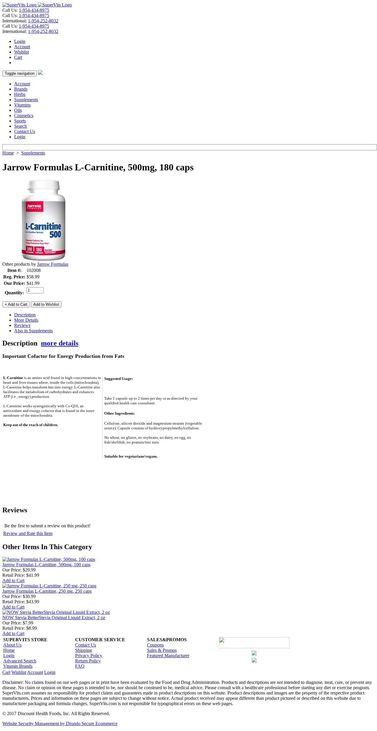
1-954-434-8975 (34, 10)
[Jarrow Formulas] (43, 260)
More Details (26, 320)
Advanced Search (19, 660)
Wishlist (21, 51)
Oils (18, 110)
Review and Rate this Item (27, 533)
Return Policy (88, 660)
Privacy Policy (88, 655)
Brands (20, 89)
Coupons (155, 644)
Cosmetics (23, 115)
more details (59, 343)
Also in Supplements (33, 330)
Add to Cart (13, 580)
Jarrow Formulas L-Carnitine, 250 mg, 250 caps (47, 591)
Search (20, 126)
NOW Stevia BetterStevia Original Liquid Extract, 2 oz (53, 617)
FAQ (80, 666)
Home (8, 152)
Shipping (83, 650)
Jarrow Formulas (52, 264)
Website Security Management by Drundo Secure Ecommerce (60, 723)
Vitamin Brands (17, 666)
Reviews (22, 325)
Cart (18, 57)
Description (25, 314)
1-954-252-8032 (43, 20)
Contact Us (24, 131)
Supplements (26, 99)
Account (22, 46)
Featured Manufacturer (168, 655)
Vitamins (22, 104)
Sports (20, 120)
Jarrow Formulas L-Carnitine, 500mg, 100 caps (46, 564)
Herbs (19, 94)
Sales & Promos (162, 650)
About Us (12, 644)
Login (19, 41)
